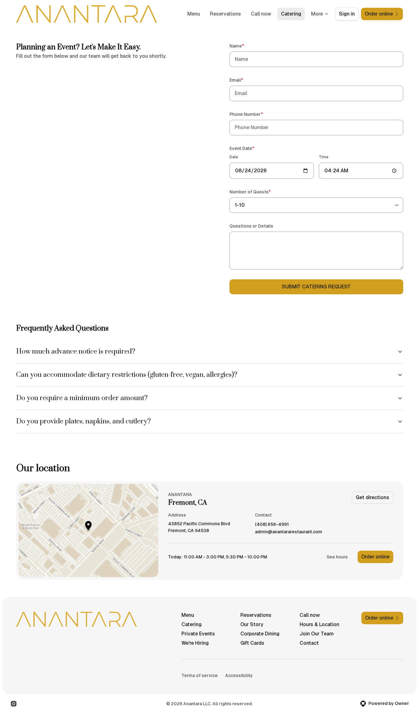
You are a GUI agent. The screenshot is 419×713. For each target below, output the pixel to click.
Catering (291, 14)
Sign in (347, 14)
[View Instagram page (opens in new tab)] (13, 703)
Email (245, 80)
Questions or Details (251, 226)
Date (234, 157)
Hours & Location (319, 624)
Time (323, 157)
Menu (193, 14)
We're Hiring (195, 643)
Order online (375, 556)
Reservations (225, 14)
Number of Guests (259, 192)
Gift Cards (252, 643)
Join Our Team (317, 633)
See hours (337, 557)
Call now (261, 14)
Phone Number (255, 114)
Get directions (372, 497)
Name (246, 46)
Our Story (251, 624)
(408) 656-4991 (272, 524)
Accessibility (239, 675)
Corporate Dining (259, 633)
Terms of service (199, 675)
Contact (309, 643)
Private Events (198, 633)
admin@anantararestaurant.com (288, 532)
